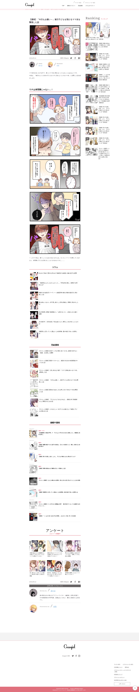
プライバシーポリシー (119, 677)
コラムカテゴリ (90, 5)
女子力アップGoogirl (29, 9)
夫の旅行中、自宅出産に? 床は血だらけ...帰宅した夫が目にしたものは (58, 322)
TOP (63, 5)
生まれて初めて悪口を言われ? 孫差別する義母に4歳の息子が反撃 (58, 273)
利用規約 (116, 674)
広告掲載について (118, 667)
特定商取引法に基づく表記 (120, 680)
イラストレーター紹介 (90, 2)
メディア (120, 674)
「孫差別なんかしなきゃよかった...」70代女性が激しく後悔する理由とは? (58, 284)
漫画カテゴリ (71, 5)
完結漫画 (80, 5)
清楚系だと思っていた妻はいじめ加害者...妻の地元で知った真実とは (58, 332)
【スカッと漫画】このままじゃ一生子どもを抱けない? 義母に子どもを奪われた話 (58, 410)
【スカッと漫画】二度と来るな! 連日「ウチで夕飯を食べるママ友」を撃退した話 (58, 371)
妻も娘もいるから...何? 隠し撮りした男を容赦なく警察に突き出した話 (58, 303)
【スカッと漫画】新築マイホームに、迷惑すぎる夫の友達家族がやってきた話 (58, 361)
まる (58, 65)
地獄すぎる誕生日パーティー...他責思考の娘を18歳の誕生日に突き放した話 (58, 293)
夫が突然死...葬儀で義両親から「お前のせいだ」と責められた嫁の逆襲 (58, 313)
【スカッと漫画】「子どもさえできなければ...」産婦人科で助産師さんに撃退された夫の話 (58, 400)
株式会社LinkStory (79, 688)
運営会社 (127, 667)
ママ (36, 9)
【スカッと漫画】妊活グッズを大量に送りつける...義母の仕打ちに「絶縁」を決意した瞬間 (58, 352)
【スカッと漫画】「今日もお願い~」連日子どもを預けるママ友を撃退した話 (58, 381)
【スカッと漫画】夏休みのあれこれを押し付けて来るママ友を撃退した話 (58, 390)
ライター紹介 (78, 2)
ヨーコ (40, 65)
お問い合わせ (122, 683)
